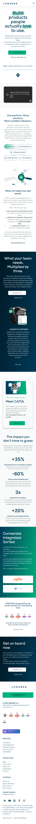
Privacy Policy (7, 805)
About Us (6, 781)
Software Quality (8, 747)
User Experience (8, 745)
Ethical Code (7, 812)
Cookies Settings (18, 812)
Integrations (7, 769)
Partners (6, 771)
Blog (4, 762)
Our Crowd (6, 764)
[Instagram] (24, 800)
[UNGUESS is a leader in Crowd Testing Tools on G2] (6, 616)
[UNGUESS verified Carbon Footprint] (5, 715)
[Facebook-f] (19, 800)
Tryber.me (6, 766)
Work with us (7, 786)
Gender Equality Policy (11, 810)
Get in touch (7, 788)
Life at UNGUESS (8, 784)
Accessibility (7, 752)
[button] (17, 52)
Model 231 (24, 810)
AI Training (6, 742)
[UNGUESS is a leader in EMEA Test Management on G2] (29, 616)
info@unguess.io (8, 794)
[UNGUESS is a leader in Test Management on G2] (18, 616)
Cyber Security (8, 749)
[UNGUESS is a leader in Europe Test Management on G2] (24, 616)
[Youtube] (9, 800)
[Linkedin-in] (5, 800)
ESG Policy (17, 805)
